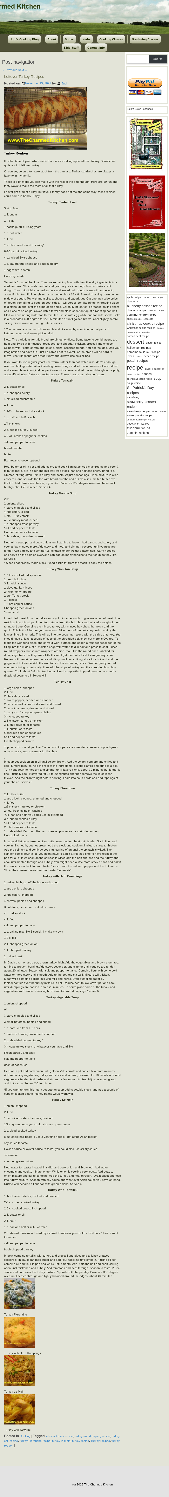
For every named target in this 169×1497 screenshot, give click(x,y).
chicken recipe (134, 319)
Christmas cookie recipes (141, 328)
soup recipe (134, 383)
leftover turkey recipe (59, 1436)
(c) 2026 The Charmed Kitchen (92, 1484)
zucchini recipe (138, 428)
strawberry (133, 397)
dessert (135, 342)
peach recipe (151, 356)
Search (158, 58)
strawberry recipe (138, 411)
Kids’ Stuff (71, 47)
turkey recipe (80, 1440)
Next (23, 69)
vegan (151, 419)
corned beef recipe (138, 336)
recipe (135, 367)
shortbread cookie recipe (139, 379)
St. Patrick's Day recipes (140, 390)
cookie (160, 328)
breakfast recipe (156, 310)
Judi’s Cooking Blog (24, 39)
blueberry (132, 301)
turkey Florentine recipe (35, 1440)
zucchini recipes (138, 432)
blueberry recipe (136, 310)
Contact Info (96, 47)
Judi (64, 83)
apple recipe (134, 297)
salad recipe (158, 369)
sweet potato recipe (140, 415)
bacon (146, 297)
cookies (146, 332)
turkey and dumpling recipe (92, 1436)
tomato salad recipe (137, 419)
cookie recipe (133, 332)
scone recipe (133, 374)
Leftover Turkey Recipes (24, 77)
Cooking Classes (111, 39)
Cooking (25, 1436)
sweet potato (158, 411)
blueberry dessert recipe (144, 306)
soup (157, 378)
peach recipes (138, 361)
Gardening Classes (145, 39)
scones (147, 374)
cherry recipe (147, 314)
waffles (145, 423)
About (51, 39)
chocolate (148, 319)
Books (69, 39)
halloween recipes (139, 347)
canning (132, 314)
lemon (130, 356)
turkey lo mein (61, 1440)
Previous (9, 69)
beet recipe (157, 297)
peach (139, 356)
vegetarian (133, 423)
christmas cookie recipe (145, 323)
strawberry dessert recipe (141, 404)
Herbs (86, 39)
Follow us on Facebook (140, 109)
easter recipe (153, 342)
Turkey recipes (100, 1440)
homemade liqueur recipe (143, 351)
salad (147, 369)
